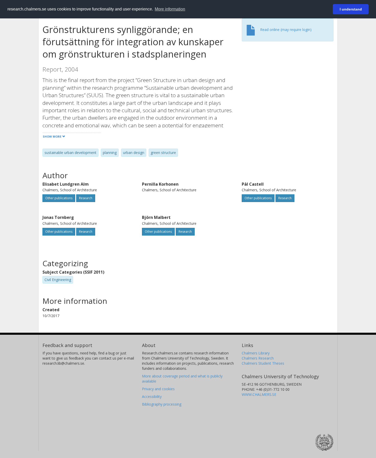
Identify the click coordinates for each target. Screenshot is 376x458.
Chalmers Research (258, 358)
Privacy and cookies (158, 388)
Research (85, 198)
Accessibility (152, 396)
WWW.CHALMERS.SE (259, 394)
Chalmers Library (256, 353)
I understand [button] (351, 9)
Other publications (58, 198)
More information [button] (170, 9)
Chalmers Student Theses (263, 363)
